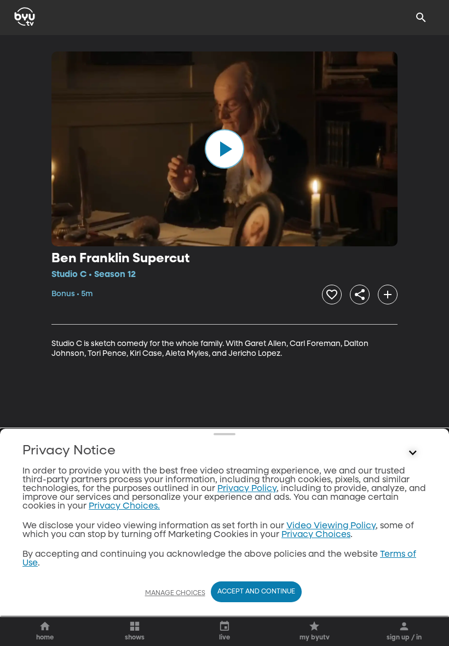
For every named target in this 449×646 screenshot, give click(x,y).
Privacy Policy (247, 488)
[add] (388, 294)
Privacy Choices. (124, 506)
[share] (360, 294)
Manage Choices (175, 593)
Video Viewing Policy (331, 526)
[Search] (421, 17)
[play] (224, 149)
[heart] (332, 294)
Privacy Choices (315, 534)
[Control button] (413, 453)
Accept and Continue (256, 592)
